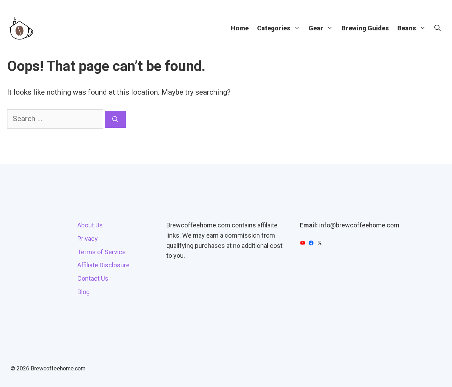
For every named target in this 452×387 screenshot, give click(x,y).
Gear (316, 28)
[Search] (115, 119)
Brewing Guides (365, 28)
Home (240, 28)
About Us (90, 225)
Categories (273, 28)
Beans (406, 28)
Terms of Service (101, 252)
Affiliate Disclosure (103, 265)
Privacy (87, 238)
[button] (437, 28)
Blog (83, 292)
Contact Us (92, 278)
